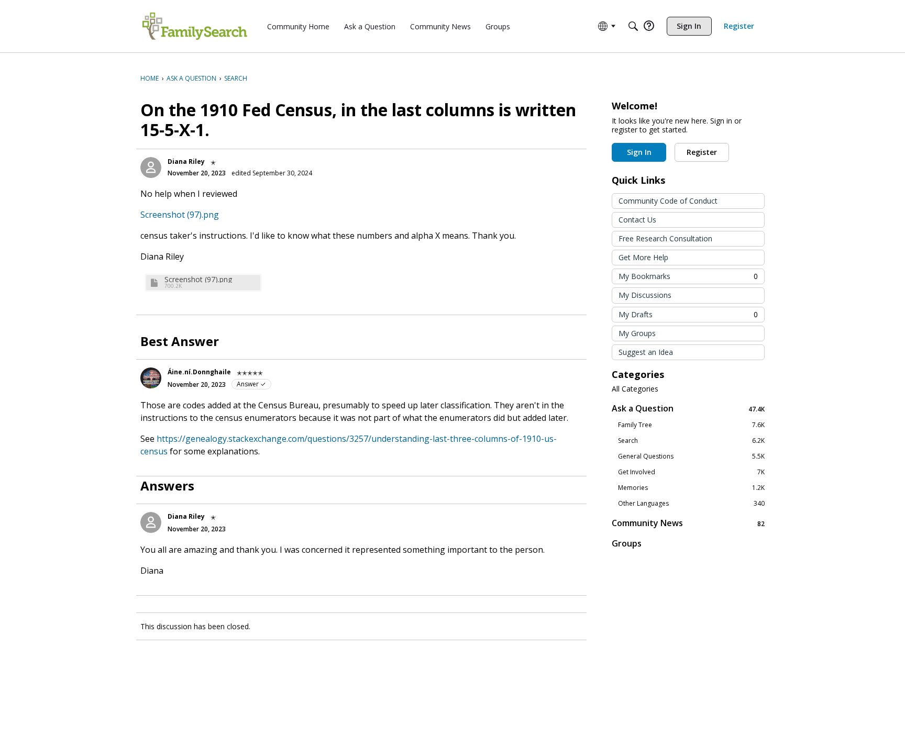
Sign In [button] (639, 152)
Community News (688, 523)
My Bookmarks (688, 276)
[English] (194, 26)
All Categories (635, 389)
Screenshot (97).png (179, 214)
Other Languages (691, 503)
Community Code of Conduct (668, 201)
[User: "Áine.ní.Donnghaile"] (150, 377)
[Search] (633, 26)
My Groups (637, 333)
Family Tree (691, 425)
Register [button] (702, 152)
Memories (691, 488)
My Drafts (688, 314)
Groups (627, 543)
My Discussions (645, 295)
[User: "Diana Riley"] (150, 167)
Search (691, 440)
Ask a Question (688, 408)
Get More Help (643, 257)
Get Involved (691, 472)
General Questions (691, 456)
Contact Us (637, 220)
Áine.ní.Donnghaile (199, 371)
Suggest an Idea (646, 352)
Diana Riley (186, 161)
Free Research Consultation (665, 238)
